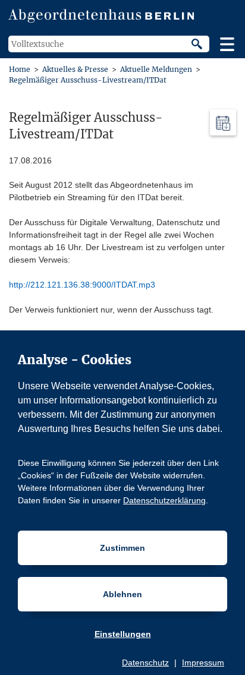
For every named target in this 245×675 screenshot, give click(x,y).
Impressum (203, 662)
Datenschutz (145, 662)
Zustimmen (122, 548)
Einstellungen (123, 634)
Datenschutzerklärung (164, 500)
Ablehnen (122, 594)
